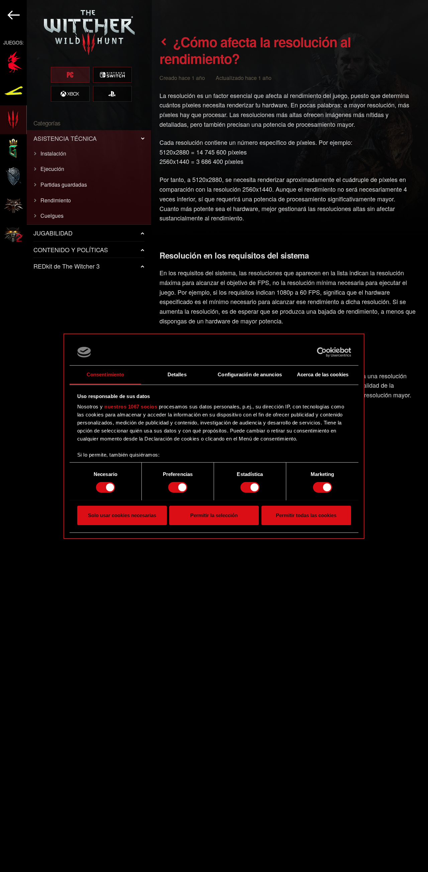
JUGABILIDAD (53, 232)
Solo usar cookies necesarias (122, 515)
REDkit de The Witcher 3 (66, 266)
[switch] (177, 487)
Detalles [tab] (177, 374)
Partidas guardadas (63, 184)
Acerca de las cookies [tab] (322, 374)
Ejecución (52, 169)
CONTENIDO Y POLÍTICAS (70, 249)
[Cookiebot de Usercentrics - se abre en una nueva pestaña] (322, 352)
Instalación (53, 153)
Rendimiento (55, 200)
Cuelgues (52, 215)
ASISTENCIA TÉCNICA (65, 138)
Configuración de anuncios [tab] (250, 374)
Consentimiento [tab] (105, 374)
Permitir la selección (214, 515)
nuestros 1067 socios (130, 406)
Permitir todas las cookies (306, 515)
